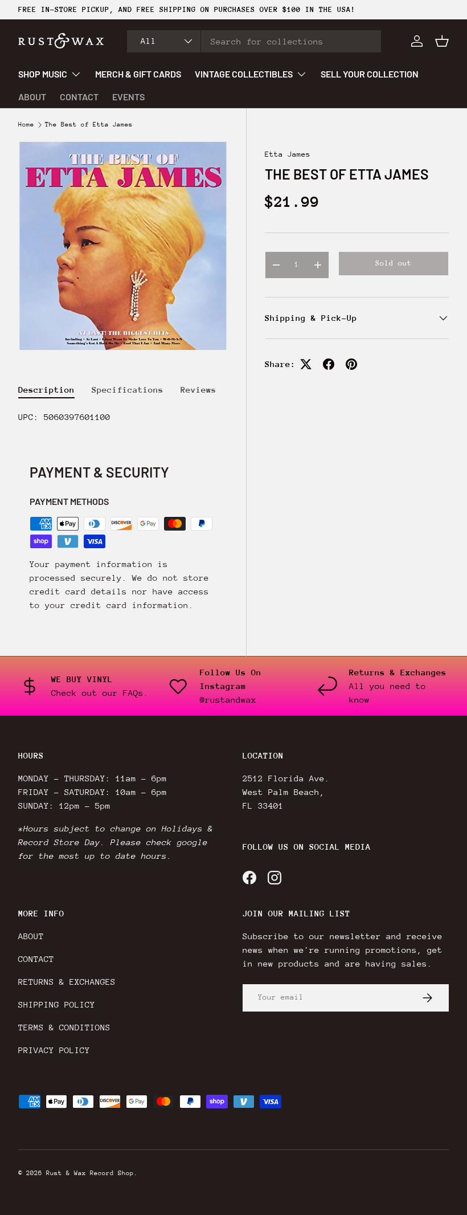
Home (26, 124)
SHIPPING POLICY (56, 1004)
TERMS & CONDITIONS (64, 1027)
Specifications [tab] (127, 389)
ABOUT (32, 96)
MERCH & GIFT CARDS (138, 73)
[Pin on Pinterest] (351, 364)
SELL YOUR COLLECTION (370, 73)
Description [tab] (46, 389)
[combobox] (254, 41)
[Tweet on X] (305, 364)
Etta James (287, 154)
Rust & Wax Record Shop (90, 1173)
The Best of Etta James (89, 124)
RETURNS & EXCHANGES (67, 981)
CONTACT (79, 96)
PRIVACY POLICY (54, 1050)
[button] (441, 41)
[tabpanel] (123, 417)
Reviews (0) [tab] (209, 389)
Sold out (393, 263)
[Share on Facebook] (328, 364)
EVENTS (128, 96)
